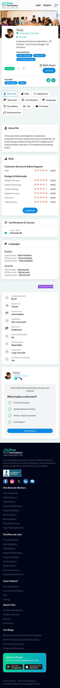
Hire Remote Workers (14, 487)
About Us (7, 618)
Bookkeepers (9, 519)
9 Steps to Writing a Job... (14, 648)
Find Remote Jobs (12, 534)
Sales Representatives (13, 527)
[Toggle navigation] (56, 5)
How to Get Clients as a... (14, 644)
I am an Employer (11, 586)
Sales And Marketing (12, 506)
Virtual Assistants (10, 493)
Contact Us (8, 623)
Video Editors (9, 501)
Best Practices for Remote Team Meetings (22, 635)
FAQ (5, 595)
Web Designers (10, 497)
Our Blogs (8, 629)
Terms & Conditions (26, 680)
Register (47, 5)
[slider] (41, 170)
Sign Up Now (30, 430)
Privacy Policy (9, 680)
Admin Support (10, 514)
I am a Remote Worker (13, 590)
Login (38, 5)
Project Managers (11, 510)
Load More (30, 210)
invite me (49, 70)
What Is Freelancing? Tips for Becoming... (21, 639)
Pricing (6, 599)
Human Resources (11, 523)
